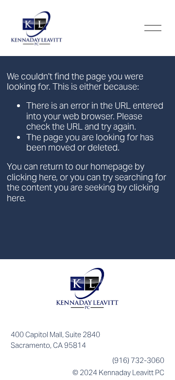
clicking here (31, 177)
